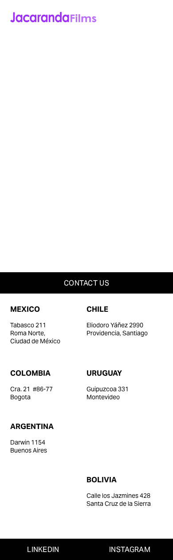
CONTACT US (86, 283)
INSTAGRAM (129, 549)
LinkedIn (43, 549)
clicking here (133, 130)
